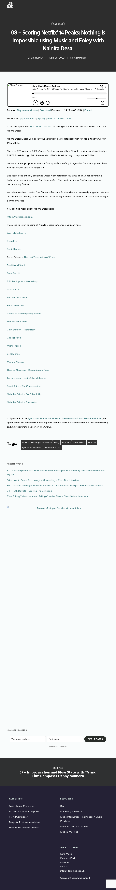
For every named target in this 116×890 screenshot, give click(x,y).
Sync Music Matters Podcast (24, 827)
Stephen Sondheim (17, 297)
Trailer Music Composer (21, 806)
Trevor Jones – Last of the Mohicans (26, 378)
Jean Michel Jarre (16, 233)
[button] (107, 4)
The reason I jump (52, 447)
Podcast (58, 24)
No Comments (78, 57)
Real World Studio (16, 265)
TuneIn (61, 118)
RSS (69, 118)
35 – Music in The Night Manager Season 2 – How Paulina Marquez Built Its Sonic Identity (55, 485)
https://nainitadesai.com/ (20, 217)
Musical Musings (69, 831)
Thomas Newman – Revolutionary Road (28, 370)
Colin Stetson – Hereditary (21, 329)
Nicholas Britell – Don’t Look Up (24, 394)
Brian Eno (12, 241)
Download (45, 110)
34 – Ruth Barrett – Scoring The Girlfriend (29, 491)
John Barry (13, 289)
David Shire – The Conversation (23, 386)
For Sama (66, 442)
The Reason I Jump (17, 321)
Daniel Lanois (14, 249)
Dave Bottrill (13, 273)
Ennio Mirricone (15, 305)
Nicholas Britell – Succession (22, 402)
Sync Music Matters (40, 126)
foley (56, 442)
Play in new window (27, 110)
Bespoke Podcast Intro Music (25, 822)
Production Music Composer (24, 811)
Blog (62, 806)
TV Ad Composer (18, 816)
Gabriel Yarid (14, 337)
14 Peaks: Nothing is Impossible (24, 313)
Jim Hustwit (37, 57)
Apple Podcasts (27, 118)
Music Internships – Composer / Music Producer (81, 819)
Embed (88, 110)
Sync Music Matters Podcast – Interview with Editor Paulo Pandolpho (65, 418)
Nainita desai (79, 442)
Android (51, 118)
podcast (92, 442)
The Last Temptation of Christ (39, 257)
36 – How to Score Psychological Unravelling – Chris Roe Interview (43, 480)
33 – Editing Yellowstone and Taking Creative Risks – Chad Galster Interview (47, 496)
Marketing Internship (71, 811)
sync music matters (31, 447)
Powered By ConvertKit (58, 746)
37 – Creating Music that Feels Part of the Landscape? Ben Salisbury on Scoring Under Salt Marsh (56, 472)
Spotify (41, 118)
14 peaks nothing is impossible (37, 442)
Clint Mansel (13, 354)
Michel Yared (14, 345)
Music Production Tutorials (74, 826)
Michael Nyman (15, 362)
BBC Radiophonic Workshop (22, 281)
